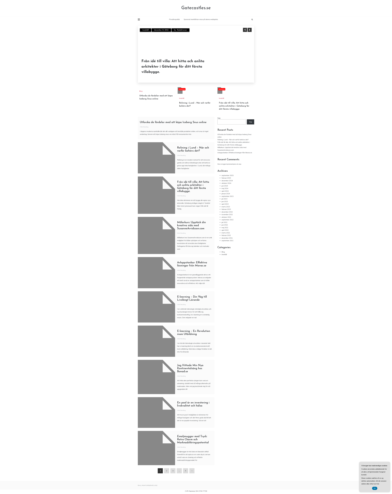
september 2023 (227, 196)
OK (375, 488)
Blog (140, 91)
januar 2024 (226, 194)
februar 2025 (226, 178)
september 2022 (227, 220)
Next (250, 30)
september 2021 (227, 241)
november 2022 (227, 214)
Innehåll (145, 30)
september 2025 (227, 175)
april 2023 (225, 204)
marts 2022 (226, 233)
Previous (245, 30)
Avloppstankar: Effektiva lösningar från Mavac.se (234, 153)
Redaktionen (180, 30)
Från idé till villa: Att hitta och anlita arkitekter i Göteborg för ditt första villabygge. (234, 106)
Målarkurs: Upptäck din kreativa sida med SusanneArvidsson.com (191, 225)
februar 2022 (226, 235)
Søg (218, 118)
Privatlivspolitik (174, 19)
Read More (246, 69)
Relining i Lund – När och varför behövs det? (169, 69)
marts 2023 (226, 207)
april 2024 (225, 191)
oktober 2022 (226, 217)
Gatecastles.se (196, 8)
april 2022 (225, 230)
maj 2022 (225, 228)
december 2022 (227, 212)
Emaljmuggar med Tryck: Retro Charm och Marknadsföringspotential (193, 439)
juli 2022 (224, 222)
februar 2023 (226, 209)
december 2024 (227, 181)
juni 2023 (225, 201)
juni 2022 (225, 225)
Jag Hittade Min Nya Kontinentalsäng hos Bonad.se (190, 368)
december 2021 (227, 238)
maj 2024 (225, 188)
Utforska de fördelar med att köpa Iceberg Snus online (173, 122)
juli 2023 (224, 199)
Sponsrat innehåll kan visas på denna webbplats (201, 19)
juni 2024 (225, 186)
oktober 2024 (226, 183)
